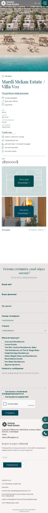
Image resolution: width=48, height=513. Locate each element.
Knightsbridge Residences (17, 353)
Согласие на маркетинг (17, 397)
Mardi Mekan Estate (14, 359)
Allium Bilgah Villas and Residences (21, 356)
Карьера (5, 487)
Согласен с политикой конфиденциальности (14, 393)
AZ (39, 3)
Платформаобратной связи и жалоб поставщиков (17, 495)
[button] (44, 3)
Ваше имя (7, 284)
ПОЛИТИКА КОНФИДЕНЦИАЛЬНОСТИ (16, 491)
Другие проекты (12, 365)
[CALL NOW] (45, 433)
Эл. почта (7, 306)
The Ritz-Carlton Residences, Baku (20, 347)
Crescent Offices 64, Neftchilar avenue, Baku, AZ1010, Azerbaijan (21, 431)
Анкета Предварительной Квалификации (19, 499)
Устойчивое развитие (11, 484)
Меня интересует (11, 338)
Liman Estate (11, 345)
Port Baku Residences (15, 362)
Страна (5, 326)
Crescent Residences (14, 342)
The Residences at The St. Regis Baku (22, 350)
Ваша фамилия (9, 294)
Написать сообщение (12, 368)
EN (36, 3)
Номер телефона (11, 316)
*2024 (4, 435)
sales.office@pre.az (10, 437)
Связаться (6, 480)
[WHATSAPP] (45, 419)
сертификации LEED (10, 503)
